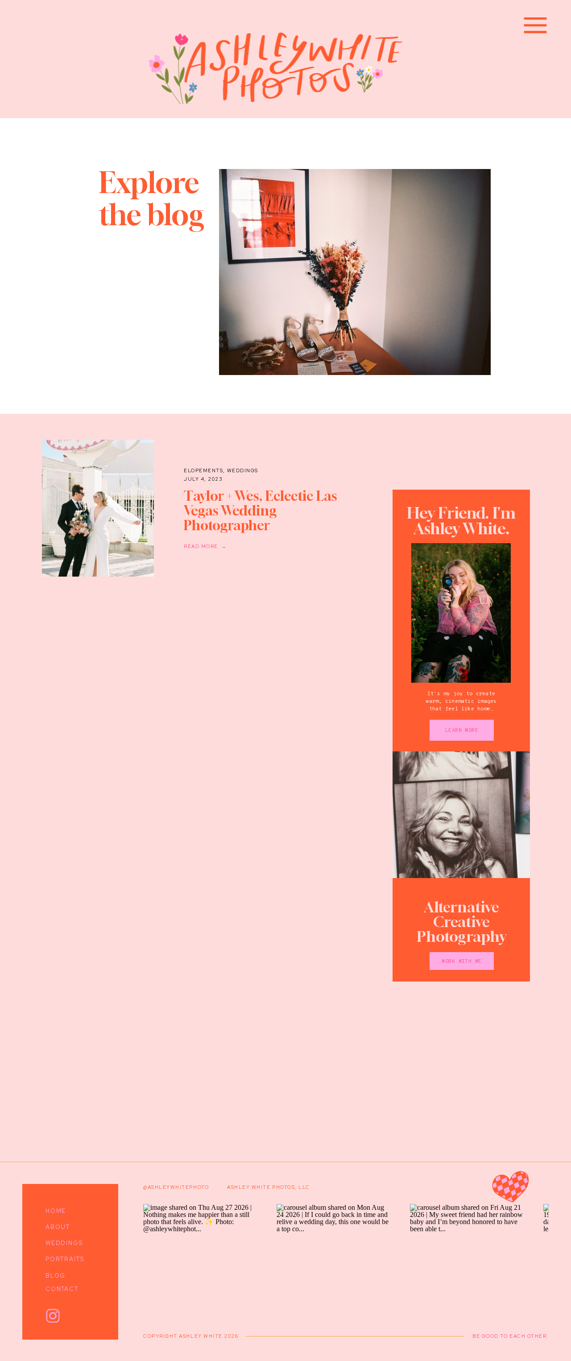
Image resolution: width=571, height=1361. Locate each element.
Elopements (203, 470)
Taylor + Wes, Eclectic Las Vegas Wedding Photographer (260, 510)
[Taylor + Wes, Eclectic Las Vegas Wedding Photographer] (98, 508)
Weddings (242, 470)
